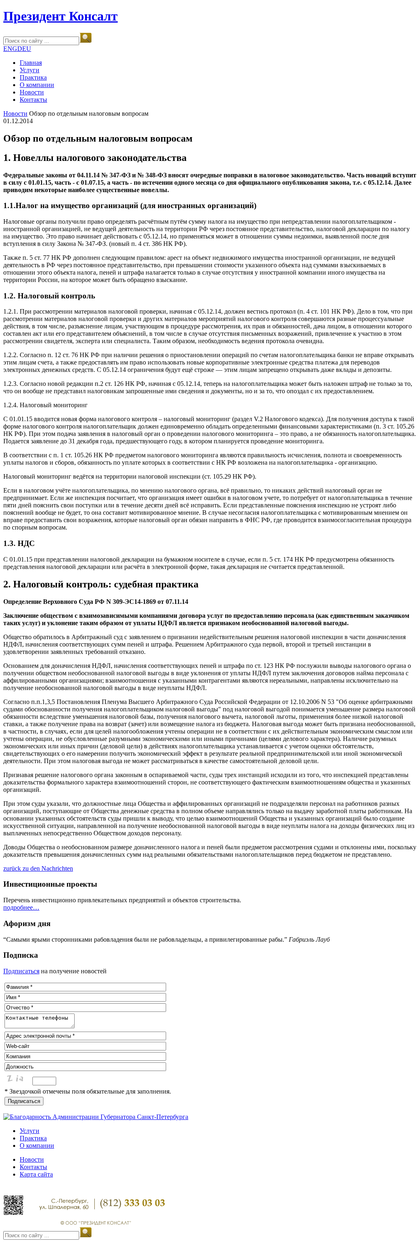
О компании (37, 84)
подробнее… (21, 907)
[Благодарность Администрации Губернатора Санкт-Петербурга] (95, 1116)
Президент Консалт (60, 16)
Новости (32, 92)
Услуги (29, 70)
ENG (10, 48)
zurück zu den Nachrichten (38, 868)
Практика (33, 77)
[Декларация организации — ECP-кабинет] (13, 1213)
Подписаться (21, 971)
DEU (24, 48)
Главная (31, 62)
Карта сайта (36, 1174)
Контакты (33, 99)
